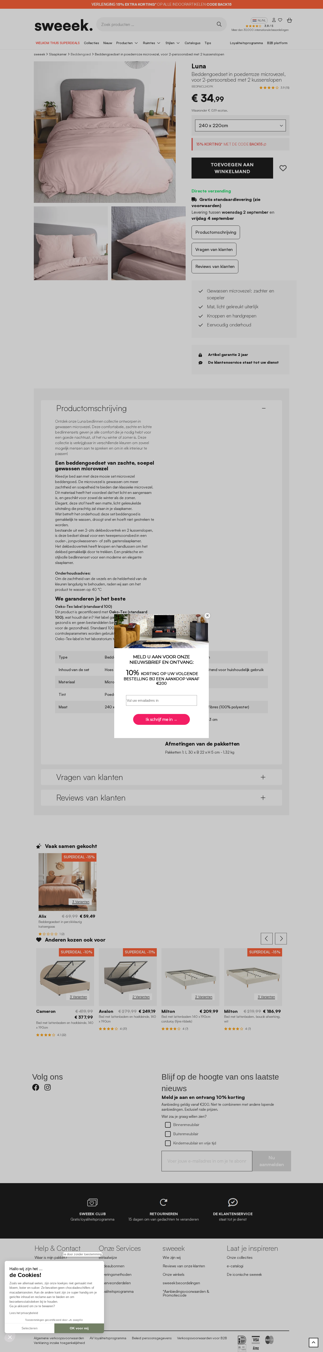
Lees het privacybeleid (23, 1313)
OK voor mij (79, 1328)
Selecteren (30, 1328)
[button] (10, 1337)
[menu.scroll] (313, 1342)
